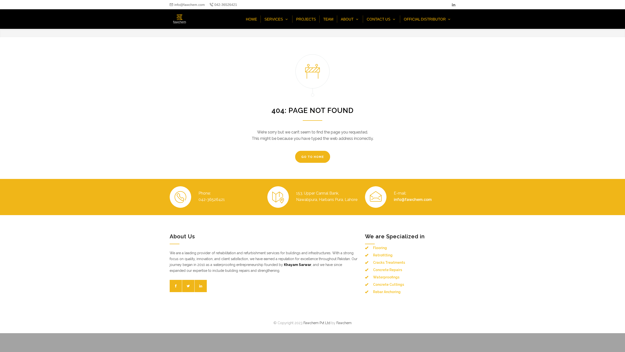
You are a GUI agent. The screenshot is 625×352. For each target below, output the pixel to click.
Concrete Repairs (387, 270)
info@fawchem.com (189, 5)
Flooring (380, 248)
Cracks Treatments (389, 262)
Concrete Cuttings (388, 284)
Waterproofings (386, 277)
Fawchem (344, 323)
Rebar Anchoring (387, 292)
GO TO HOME (312, 157)
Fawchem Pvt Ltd (316, 323)
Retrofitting (383, 255)
